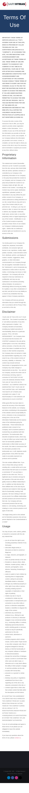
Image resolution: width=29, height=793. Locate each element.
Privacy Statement (18, 773)
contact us (18, 738)
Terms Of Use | (10, 773)
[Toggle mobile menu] (26, 7)
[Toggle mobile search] (23, 7)
